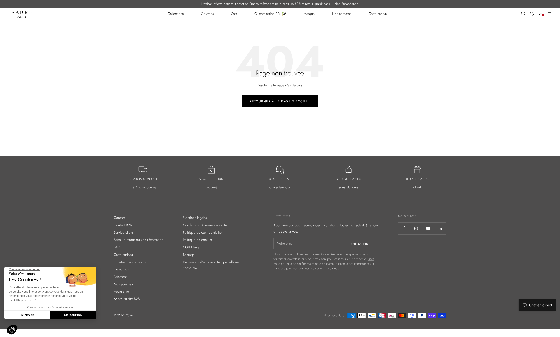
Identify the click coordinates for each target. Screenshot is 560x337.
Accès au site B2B (127, 298)
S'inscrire (361, 244)
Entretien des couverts (130, 262)
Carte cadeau (123, 254)
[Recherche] (523, 14)
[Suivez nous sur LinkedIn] (440, 228)
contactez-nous (279, 187)
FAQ (117, 247)
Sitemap (188, 254)
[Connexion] (541, 14)
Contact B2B (123, 225)
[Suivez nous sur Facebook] (404, 228)
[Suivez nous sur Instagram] (416, 228)
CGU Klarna (191, 247)
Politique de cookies (197, 239)
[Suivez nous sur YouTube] (428, 228)
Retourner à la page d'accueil (280, 101)
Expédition (121, 269)
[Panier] (549, 14)
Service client (123, 232)
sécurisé (211, 187)
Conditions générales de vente (205, 225)
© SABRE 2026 (123, 315)
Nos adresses (123, 284)
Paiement (120, 276)
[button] (12, 329)
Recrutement (122, 291)
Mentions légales (195, 217)
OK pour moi (73, 315)
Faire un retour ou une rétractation (138, 239)
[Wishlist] (532, 14)
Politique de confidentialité (202, 232)
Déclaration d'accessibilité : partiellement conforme (212, 265)
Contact (119, 217)
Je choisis (27, 315)
